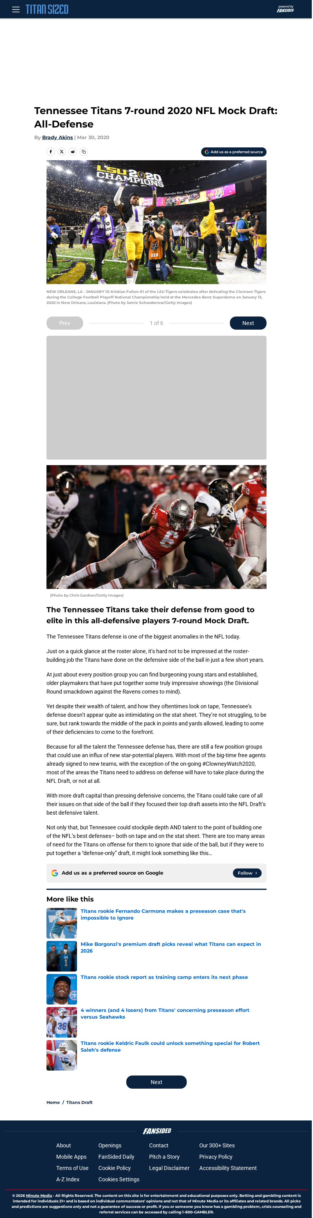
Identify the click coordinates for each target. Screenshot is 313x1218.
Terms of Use (72, 1168)
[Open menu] (16, 9)
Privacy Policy (216, 1156)
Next (248, 323)
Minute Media (39, 1195)
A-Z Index (67, 1179)
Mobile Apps (71, 1156)
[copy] (83, 151)
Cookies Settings (118, 1179)
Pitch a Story (164, 1156)
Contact (158, 1145)
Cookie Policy (114, 1168)
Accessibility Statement (228, 1168)
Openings (109, 1145)
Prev (64, 323)
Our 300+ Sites (217, 1145)
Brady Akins (57, 137)
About (63, 1145)
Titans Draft (79, 1102)
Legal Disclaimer (169, 1168)
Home (53, 1102)
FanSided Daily (116, 1156)
